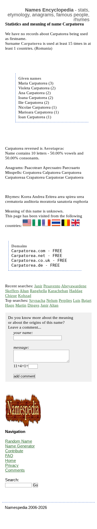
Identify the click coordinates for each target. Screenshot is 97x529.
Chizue (11, 295)
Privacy (12, 465)
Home (10, 460)
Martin (20, 305)
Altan (24, 291)
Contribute (14, 451)
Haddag (75, 291)
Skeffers (12, 291)
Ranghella (38, 291)
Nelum (52, 300)
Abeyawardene (73, 286)
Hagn (9, 305)
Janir (38, 286)
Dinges (33, 305)
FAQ (9, 455)
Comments (15, 470)
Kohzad (24, 295)
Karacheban (58, 291)
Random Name (18, 441)
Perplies (65, 300)
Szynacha (37, 300)
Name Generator (20, 446)
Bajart (86, 300)
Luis (76, 300)
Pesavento (51, 286)
